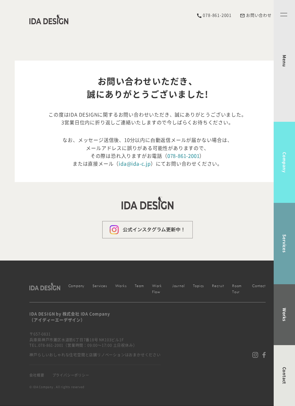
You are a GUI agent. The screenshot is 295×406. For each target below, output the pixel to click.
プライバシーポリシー (70, 375)
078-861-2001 (183, 156)
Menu (284, 61)
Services (284, 243)
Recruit (218, 285)
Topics (198, 285)
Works (284, 314)
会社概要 (36, 375)
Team (139, 285)
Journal (179, 285)
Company (284, 162)
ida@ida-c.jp (135, 163)
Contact (284, 375)
